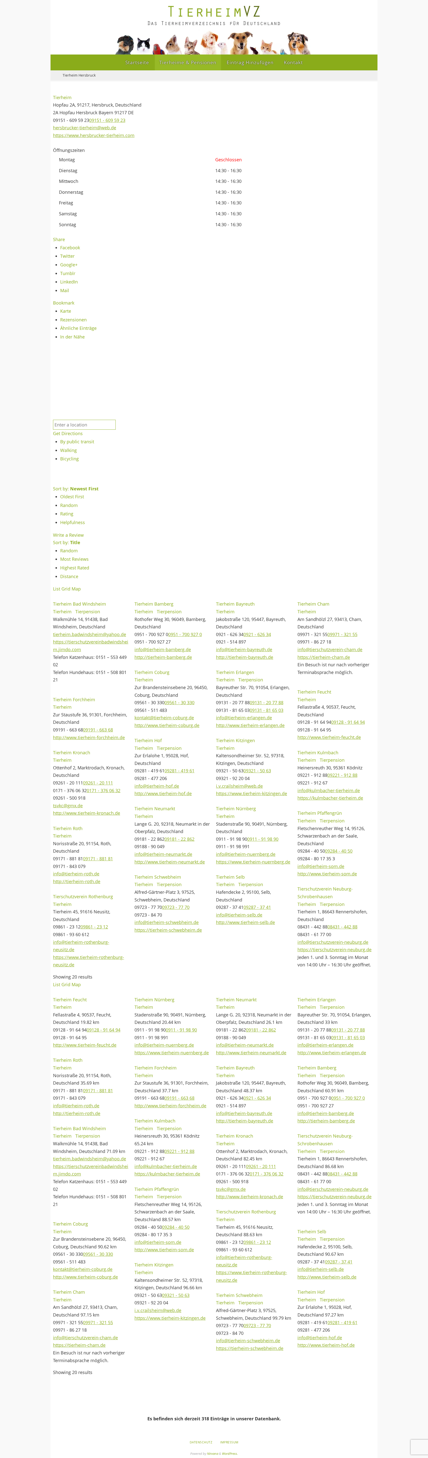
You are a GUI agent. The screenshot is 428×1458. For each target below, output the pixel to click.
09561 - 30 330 (179, 702)
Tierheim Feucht (314, 692)
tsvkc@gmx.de (68, 806)
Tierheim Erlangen (235, 672)
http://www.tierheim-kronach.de (86, 813)
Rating (66, 514)
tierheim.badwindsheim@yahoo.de (89, 634)
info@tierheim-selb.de (239, 915)
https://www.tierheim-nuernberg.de (253, 862)
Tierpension (87, 612)
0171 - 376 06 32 (103, 790)
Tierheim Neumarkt (154, 809)
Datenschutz (201, 1442)
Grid (65, 589)
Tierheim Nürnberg (236, 809)
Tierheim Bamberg (153, 604)
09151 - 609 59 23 (107, 120)
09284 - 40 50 (338, 851)
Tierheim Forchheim (74, 699)
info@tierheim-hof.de (156, 786)
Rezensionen (73, 320)
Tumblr (67, 273)
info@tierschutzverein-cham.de (329, 649)
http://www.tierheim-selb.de (245, 922)
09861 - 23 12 (94, 927)
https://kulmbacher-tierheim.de (330, 798)
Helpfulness (72, 522)
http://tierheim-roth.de (76, 881)
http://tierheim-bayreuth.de (244, 657)
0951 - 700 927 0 (185, 634)
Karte (65, 311)
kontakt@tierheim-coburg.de (164, 718)
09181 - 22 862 (179, 839)
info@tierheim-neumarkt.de (163, 854)
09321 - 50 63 (257, 771)
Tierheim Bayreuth (235, 604)
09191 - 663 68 (98, 730)
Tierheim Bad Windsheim (79, 604)
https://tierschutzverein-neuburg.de (334, 950)
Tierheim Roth (67, 828)
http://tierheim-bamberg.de (163, 657)
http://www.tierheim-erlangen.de (250, 725)
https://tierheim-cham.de (323, 657)
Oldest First (72, 497)
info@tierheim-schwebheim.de (166, 922)
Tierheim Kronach (71, 753)
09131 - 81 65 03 (266, 710)
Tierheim (62, 97)
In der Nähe (72, 337)
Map (76, 589)
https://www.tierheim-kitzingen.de (251, 793)
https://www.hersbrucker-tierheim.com (93, 135)
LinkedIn (69, 282)
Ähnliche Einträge (78, 328)
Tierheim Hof (148, 740)
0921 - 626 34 (257, 634)
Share (59, 239)
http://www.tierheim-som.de (327, 874)
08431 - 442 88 (342, 927)
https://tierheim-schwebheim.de (168, 930)
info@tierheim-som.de (320, 866)
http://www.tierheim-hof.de (163, 793)
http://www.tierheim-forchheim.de (89, 737)
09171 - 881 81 (98, 859)
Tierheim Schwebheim (157, 877)
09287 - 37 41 (257, 907)
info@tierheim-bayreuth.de (244, 649)
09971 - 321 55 (342, 634)
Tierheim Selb (230, 877)
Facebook (70, 248)
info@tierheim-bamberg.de (162, 649)
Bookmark (63, 303)
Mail (64, 290)
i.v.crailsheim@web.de (239, 786)
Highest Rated (74, 568)
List (56, 589)
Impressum (229, 1442)
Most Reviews (74, 559)
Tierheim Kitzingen (235, 740)
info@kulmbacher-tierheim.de (328, 790)
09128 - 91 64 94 (348, 722)
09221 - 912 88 (342, 775)
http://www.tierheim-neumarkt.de (169, 862)
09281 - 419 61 (179, 771)
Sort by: (76, 489)
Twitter (67, 256)
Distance (69, 576)
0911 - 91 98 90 (262, 839)
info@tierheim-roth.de (76, 874)
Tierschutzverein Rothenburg (83, 896)
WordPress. (230, 1453)
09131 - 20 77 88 (266, 702)
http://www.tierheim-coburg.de (166, 725)
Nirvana (212, 1453)
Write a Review (68, 535)
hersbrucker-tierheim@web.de (84, 128)
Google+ (69, 265)
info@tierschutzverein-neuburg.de (332, 942)
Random (69, 505)
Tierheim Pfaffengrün (319, 813)
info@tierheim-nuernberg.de (245, 854)
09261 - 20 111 (98, 783)
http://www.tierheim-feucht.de (329, 737)
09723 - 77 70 (175, 907)
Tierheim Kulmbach (317, 753)
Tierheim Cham (313, 604)
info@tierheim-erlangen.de (244, 718)
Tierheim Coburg (151, 672)
